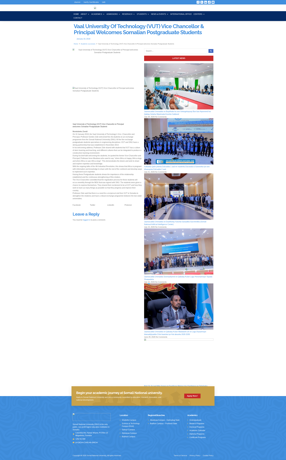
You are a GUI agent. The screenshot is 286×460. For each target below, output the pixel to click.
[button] (85, 14)
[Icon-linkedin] (205, 2)
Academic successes (88, 44)
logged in (86, 220)
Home (76, 44)
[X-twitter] (201, 2)
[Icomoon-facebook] (198, 2)
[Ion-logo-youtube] (213, 2)
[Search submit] (210, 51)
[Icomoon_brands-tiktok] (209, 2)
